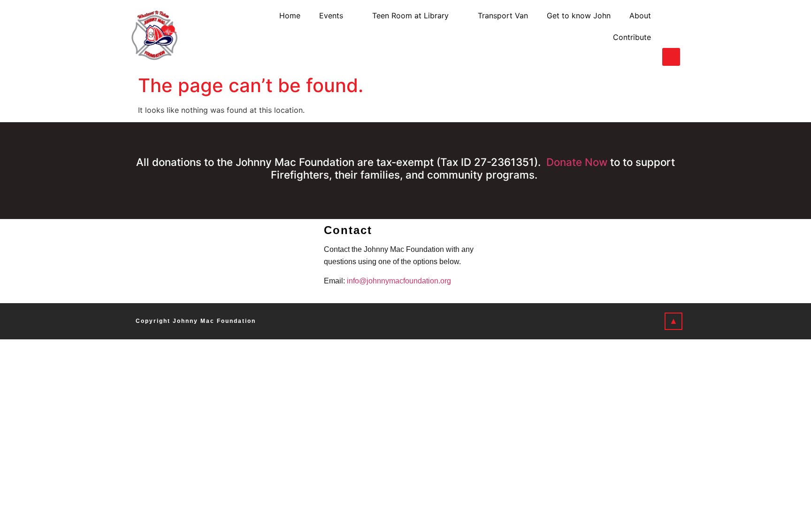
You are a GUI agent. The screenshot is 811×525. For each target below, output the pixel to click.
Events (331, 15)
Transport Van (503, 15)
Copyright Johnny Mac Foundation (196, 321)
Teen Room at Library (410, 15)
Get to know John (579, 15)
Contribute (632, 37)
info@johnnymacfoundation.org (399, 281)
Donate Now (576, 162)
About (640, 15)
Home (289, 15)
